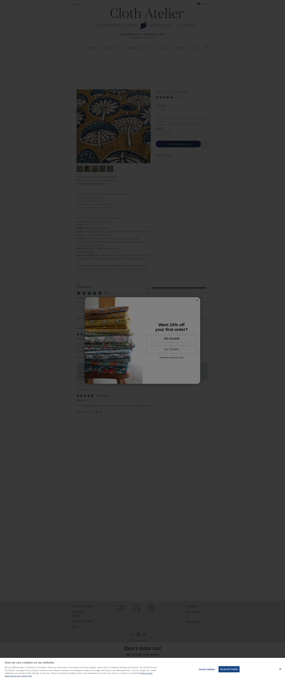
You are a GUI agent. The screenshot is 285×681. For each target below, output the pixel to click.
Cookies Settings (207, 669)
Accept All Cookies (229, 669)
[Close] (280, 669)
